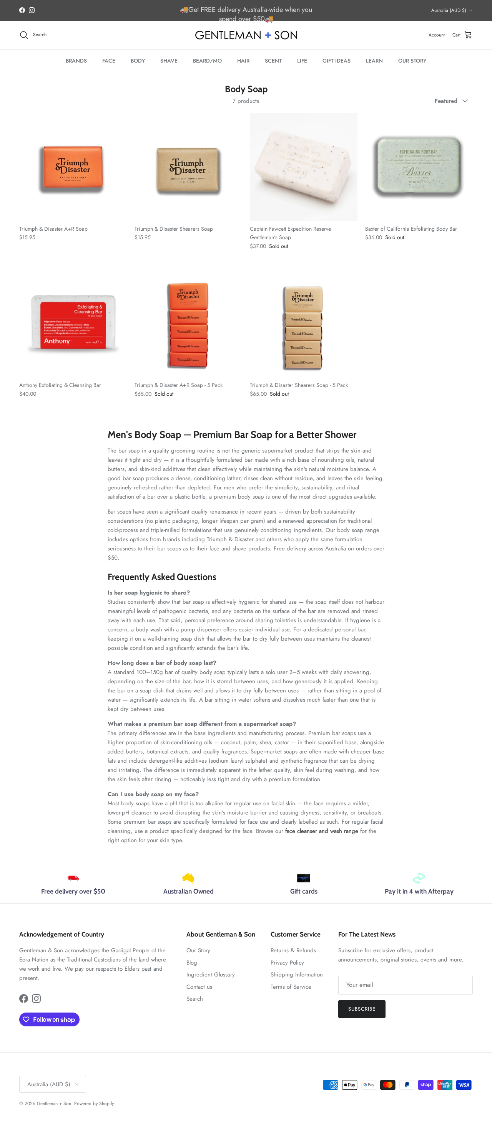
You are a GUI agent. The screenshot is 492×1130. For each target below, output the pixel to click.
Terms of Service (291, 987)
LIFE (302, 60)
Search (194, 999)
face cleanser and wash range (321, 831)
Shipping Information (297, 974)
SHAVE (169, 60)
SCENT (273, 60)
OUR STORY (412, 60)
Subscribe (362, 1009)
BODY (138, 60)
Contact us (199, 987)
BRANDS (76, 60)
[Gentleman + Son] (246, 35)
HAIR (243, 60)
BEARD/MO (207, 60)
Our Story (198, 950)
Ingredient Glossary (210, 974)
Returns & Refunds (293, 950)
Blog (191, 962)
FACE (108, 60)
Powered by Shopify (94, 1103)
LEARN (374, 60)
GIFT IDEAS (336, 60)
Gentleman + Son (54, 1103)
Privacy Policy (287, 962)
